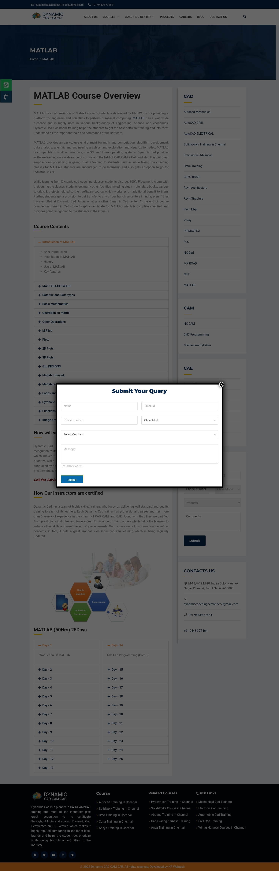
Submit (72, 480)
